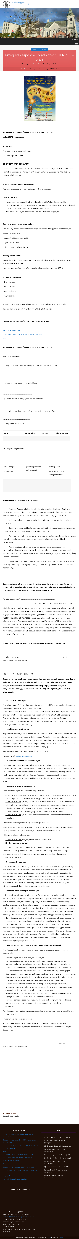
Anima (61, 1237)
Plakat (4, 1164)
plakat (5, 1151)
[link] (14, 20)
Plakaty (44, 49)
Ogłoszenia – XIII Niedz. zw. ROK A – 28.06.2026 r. (19, 1167)
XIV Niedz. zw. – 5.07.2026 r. (12, 1161)
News (35, 49)
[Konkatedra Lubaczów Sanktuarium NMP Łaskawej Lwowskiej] (6, 4)
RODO (5, 338)
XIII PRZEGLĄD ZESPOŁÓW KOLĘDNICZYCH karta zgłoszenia (22, 334)
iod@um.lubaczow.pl (24, 756)
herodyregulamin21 (11, 330)
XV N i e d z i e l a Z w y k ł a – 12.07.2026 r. (18, 1157)
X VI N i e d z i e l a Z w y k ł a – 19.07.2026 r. (18, 1154)
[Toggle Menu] (76, 43)
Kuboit (49, 1237)
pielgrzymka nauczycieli (10, 1176)
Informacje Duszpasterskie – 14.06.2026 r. (16, 1179)
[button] (74, 40)
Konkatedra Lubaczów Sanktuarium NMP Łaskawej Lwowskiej (20, 4)
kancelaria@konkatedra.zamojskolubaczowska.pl (18, 1217)
